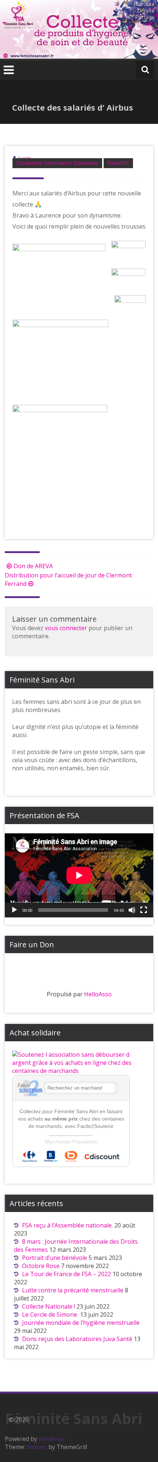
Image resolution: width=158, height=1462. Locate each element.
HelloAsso (98, 994)
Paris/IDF (118, 162)
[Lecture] (14, 910)
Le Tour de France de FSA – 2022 (66, 1274)
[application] (79, 875)
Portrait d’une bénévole (54, 1258)
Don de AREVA (33, 566)
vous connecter (66, 628)
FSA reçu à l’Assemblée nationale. (67, 1225)
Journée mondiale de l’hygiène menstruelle (81, 1323)
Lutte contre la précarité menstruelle (72, 1290)
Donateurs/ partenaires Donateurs (57, 162)
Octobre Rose (41, 1266)
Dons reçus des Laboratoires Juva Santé (77, 1339)
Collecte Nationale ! (48, 1306)
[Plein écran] (143, 910)
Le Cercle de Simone (50, 1314)
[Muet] (132, 910)
